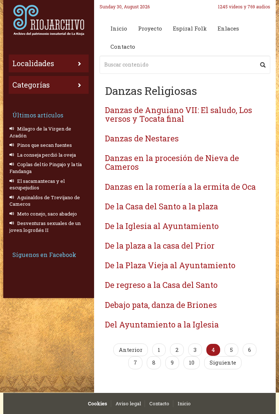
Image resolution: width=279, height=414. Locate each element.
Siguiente (223, 362)
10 (191, 362)
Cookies (97, 403)
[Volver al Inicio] (49, 20)
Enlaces (228, 28)
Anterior (130, 349)
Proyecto (150, 28)
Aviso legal (128, 403)
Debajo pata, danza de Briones (161, 305)
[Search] (263, 64)
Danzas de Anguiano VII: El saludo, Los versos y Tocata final (178, 114)
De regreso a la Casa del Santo (161, 285)
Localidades (33, 63)
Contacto (122, 46)
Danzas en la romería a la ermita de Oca (180, 186)
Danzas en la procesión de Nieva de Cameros (172, 162)
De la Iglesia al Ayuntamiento (162, 226)
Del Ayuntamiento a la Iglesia (162, 324)
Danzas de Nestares (142, 138)
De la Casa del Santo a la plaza (161, 206)
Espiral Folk (190, 28)
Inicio (118, 28)
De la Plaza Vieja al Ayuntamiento (170, 265)
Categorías (31, 84)
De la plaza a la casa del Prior (160, 245)
